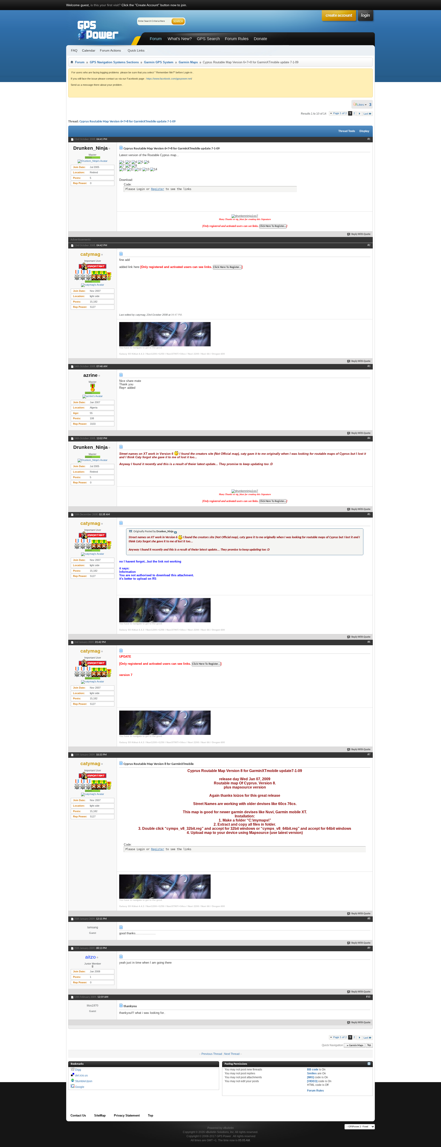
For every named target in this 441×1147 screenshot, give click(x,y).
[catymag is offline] (92, 285)
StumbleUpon (83, 1081)
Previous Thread (211, 1054)
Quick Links (136, 50)
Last (366, 113)
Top (369, 1045)
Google (79, 1087)
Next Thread (232, 1054)
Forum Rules (237, 38)
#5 (369, 514)
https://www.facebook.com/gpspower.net (168, 78)
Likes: (362, 104)
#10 (368, 996)
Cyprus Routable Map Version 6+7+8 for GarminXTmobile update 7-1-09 (127, 121)
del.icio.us (81, 1075)
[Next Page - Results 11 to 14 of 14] (359, 114)
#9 (369, 948)
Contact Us (78, 1115)
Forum (156, 38)
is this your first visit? (105, 5)
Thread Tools (346, 131)
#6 (369, 642)
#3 (369, 366)
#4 (369, 438)
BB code (312, 1069)
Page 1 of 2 (340, 113)
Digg (78, 1069)
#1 (369, 139)
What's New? (180, 38)
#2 (369, 245)
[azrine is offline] (92, 396)
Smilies (312, 1073)
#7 (369, 754)
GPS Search (208, 38)
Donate (260, 38)
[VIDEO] (312, 1081)
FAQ (74, 50)
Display (364, 131)
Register (157, 189)
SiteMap (100, 1115)
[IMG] (310, 1077)
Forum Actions (110, 50)
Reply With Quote (360, 234)
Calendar (88, 50)
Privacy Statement (127, 1115)
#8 (369, 918)
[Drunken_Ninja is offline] (92, 161)
